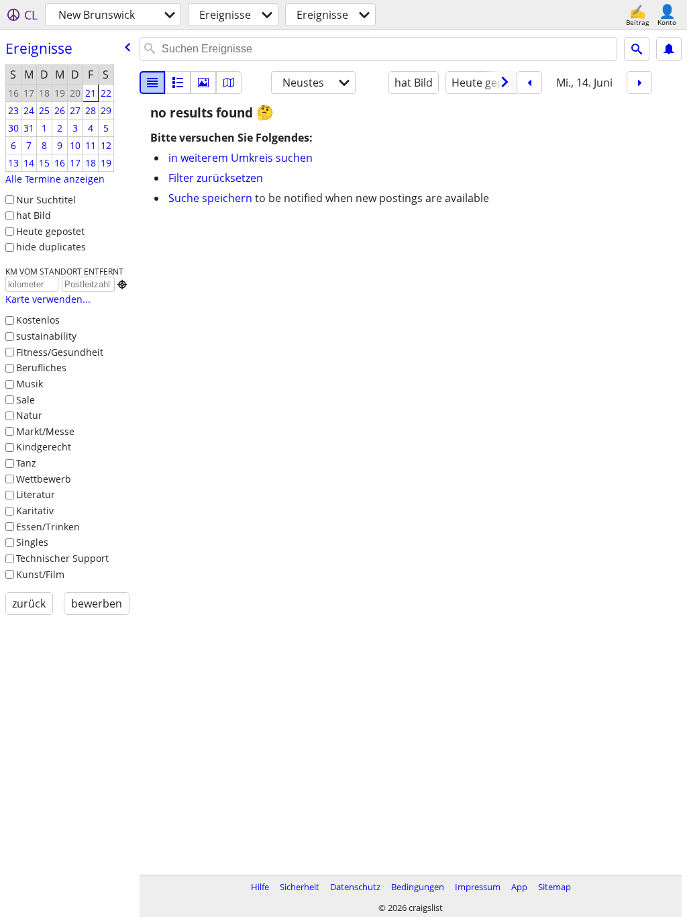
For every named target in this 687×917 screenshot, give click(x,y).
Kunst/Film (40, 574)
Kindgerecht (43, 446)
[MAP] (229, 82)
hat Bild (33, 215)
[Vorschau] (178, 82)
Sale (25, 399)
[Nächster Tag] (639, 82)
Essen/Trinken (48, 526)
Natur (29, 415)
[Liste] (152, 82)
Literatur (35, 494)
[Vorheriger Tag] (529, 82)
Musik (29, 383)
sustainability (46, 336)
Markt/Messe (45, 431)
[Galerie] (203, 82)
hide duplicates (51, 246)
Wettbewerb (43, 479)
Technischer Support (62, 558)
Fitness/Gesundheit (59, 352)
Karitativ (35, 510)
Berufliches (41, 367)
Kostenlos (38, 319)
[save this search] (669, 49)
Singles (32, 542)
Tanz (26, 462)
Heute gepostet (50, 231)
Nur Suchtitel (46, 199)
